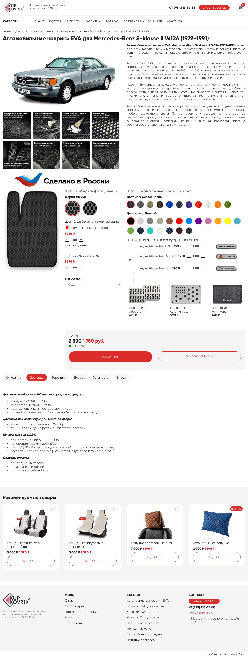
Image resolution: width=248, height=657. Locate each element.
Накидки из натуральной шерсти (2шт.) (87, 545)
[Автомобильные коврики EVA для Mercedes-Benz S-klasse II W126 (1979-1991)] (17, 125)
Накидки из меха (139, 628)
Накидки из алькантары (144, 623)
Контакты (174, 21)
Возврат (112, 21)
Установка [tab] (100, 377)
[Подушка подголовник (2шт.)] (154, 523)
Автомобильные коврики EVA (148, 600)
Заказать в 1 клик (199, 356)
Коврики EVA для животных (146, 606)
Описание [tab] (13, 377)
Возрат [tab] (79, 377)
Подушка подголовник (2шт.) (151, 543)
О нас (39, 21)
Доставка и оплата (65, 21)
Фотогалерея (74, 606)
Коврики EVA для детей (143, 617)
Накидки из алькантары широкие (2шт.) (24, 545)
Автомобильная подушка (211, 543)
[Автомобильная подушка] (216, 523)
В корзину (110, 357)
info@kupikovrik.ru (201, 613)
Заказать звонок (214, 7)
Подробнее (31, 561)
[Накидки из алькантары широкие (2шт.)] (31, 523)
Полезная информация (142, 21)
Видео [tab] (121, 377)
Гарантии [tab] (59, 377)
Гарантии (93, 21)
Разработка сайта (215, 654)
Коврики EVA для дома (143, 612)
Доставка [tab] (37, 377)
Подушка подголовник (143, 640)
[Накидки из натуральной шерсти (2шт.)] (92, 523)
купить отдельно (77, 245)
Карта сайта (74, 623)
